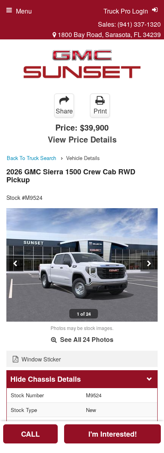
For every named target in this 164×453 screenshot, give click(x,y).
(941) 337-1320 (139, 24)
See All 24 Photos (86, 339)
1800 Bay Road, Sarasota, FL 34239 (108, 34)
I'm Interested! (112, 434)
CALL (30, 434)
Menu (24, 11)
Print (100, 110)
